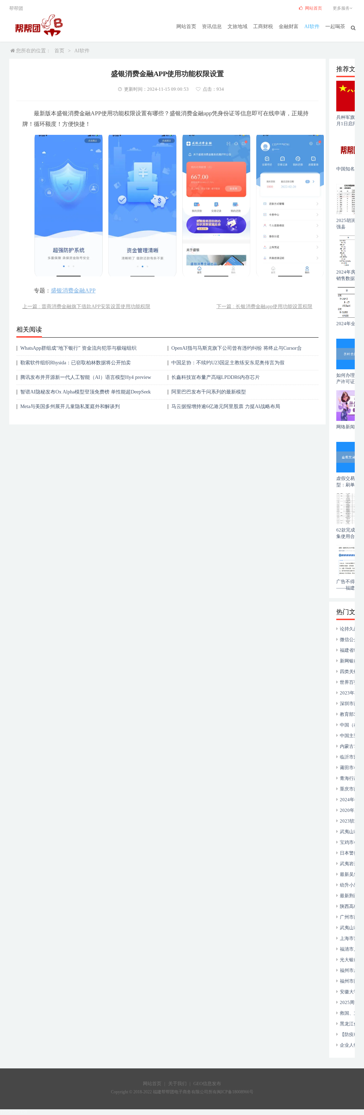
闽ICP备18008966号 (235, 1091)
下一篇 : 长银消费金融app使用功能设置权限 (264, 306)
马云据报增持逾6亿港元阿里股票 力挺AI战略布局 (225, 406)
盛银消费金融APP (73, 290)
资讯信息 (212, 26)
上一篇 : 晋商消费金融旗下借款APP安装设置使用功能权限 (86, 306)
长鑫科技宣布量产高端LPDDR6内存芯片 (215, 377)
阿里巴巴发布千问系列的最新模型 (208, 392)
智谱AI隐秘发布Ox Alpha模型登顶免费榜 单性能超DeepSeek (85, 392)
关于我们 (177, 1083)
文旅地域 (237, 26)
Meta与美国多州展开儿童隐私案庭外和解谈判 (70, 406)
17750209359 (13, 1112)
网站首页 (186, 26)
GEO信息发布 (207, 1083)
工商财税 (263, 26)
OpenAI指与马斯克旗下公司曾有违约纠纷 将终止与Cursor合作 (236, 350)
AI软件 (312, 26)
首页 (59, 50)
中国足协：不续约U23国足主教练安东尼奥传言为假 (227, 362)
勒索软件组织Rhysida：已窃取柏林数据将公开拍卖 (75, 362)
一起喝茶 (335, 26)
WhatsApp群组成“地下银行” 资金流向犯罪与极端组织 (78, 348)
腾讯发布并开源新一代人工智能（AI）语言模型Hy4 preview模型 (85, 380)
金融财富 (289, 26)
